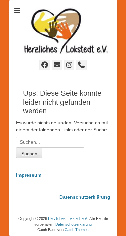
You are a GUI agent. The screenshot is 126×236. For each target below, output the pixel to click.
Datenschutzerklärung (84, 197)
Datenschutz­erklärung (73, 224)
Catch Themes (77, 230)
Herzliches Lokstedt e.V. (68, 218)
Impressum (28, 175)
